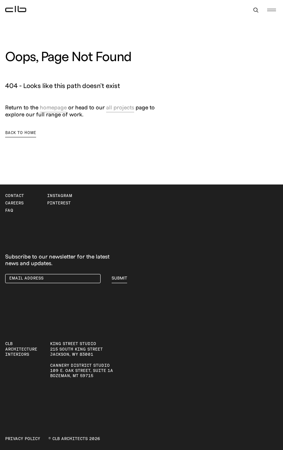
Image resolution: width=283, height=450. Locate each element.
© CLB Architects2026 (74, 439)
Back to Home (20, 133)
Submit (119, 278)
